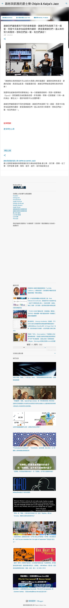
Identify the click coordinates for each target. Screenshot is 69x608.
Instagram (16, 198)
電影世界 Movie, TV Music (41, 17)
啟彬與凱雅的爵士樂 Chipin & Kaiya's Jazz (32, 3)
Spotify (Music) (17, 205)
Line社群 (15, 217)
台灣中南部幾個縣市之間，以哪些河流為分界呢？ (27, 427)
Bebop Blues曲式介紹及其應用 (21, 492)
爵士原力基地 (16, 213)
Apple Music (17, 207)
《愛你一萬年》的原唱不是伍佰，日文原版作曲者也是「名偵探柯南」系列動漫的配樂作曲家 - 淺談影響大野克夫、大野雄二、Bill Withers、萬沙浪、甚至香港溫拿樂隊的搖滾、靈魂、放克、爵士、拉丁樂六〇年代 (34, 565)
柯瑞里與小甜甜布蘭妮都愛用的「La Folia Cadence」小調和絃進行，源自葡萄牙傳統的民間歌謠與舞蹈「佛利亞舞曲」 (42, 290)
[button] (5, 39)
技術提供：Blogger (35, 601)
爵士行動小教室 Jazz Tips (23, 17)
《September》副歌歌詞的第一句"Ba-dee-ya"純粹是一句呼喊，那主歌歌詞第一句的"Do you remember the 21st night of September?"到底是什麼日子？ (34, 539)
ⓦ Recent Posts (51, 350)
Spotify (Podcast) (18, 203)
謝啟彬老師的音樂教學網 (20, 211)
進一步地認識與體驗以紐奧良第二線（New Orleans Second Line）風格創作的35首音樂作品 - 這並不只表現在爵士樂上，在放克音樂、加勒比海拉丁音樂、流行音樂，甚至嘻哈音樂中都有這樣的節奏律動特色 (34, 303)
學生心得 (7, 151)
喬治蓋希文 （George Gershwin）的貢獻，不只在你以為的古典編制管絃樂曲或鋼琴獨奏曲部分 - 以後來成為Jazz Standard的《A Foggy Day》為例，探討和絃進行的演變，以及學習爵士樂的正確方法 (34, 326)
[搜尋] (66, 3)
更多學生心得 (9, 129)
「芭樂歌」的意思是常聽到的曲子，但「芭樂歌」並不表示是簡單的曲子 (33, 471)
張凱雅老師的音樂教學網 (20, 209)
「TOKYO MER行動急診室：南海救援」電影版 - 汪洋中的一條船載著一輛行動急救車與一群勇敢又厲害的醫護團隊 (41, 313)
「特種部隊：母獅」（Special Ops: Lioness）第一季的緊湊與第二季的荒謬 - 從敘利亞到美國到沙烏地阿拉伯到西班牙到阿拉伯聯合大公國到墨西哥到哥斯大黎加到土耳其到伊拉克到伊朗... (34, 403)
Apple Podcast (17, 201)
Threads (15, 218)
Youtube (15, 196)
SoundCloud (17, 199)
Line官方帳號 (17, 215)
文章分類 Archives (7, 17)
